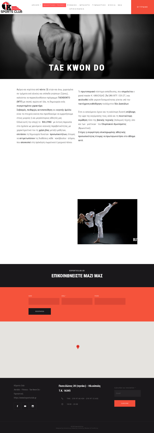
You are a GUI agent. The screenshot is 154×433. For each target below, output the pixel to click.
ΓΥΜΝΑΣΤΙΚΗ (99, 5)
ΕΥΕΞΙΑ (112, 5)
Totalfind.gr (94, 428)
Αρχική (35, 5)
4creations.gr (67, 428)
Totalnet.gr (81, 428)
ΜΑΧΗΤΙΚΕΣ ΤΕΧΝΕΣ (54, 5)
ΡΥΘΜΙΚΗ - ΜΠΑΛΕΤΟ (78, 5)
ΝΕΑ (120, 5)
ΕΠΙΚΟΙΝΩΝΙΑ (77, 9)
